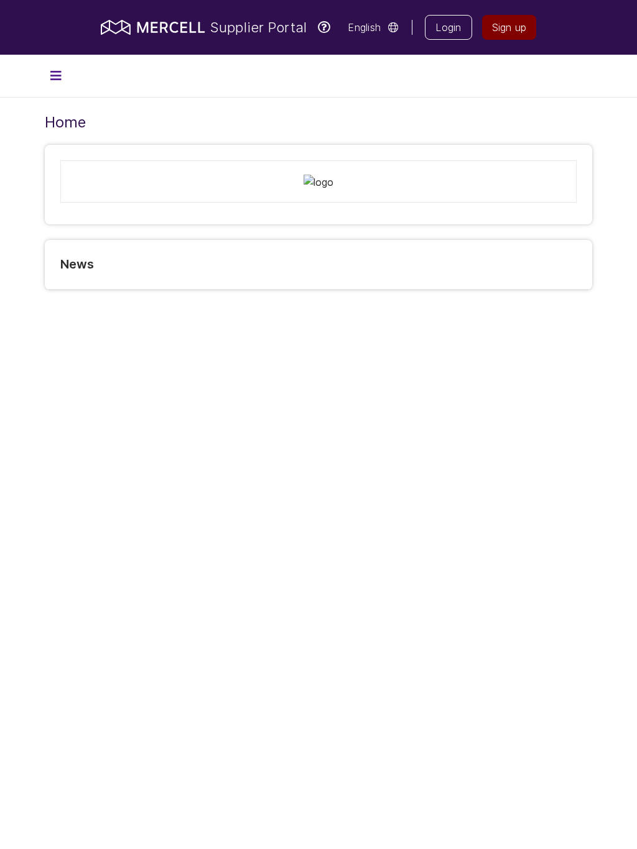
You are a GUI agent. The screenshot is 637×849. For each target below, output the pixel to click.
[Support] (324, 27)
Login (448, 27)
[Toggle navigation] (56, 76)
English (364, 27)
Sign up (509, 27)
